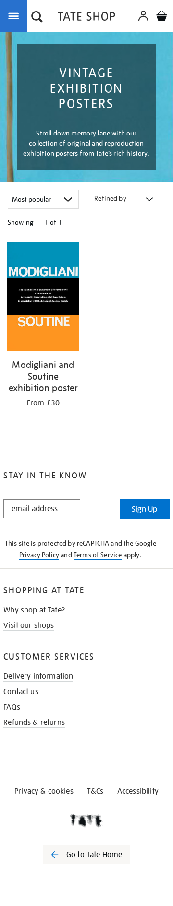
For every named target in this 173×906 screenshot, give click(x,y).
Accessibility (138, 791)
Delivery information (38, 676)
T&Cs (95, 791)
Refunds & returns (34, 722)
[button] (37, 17)
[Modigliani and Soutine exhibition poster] (43, 298)
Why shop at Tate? (34, 610)
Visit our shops (28, 625)
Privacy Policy (39, 555)
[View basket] (161, 17)
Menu (15, 15)
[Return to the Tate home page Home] (86, 18)
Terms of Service (98, 555)
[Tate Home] (86, 821)
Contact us (20, 692)
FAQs (11, 707)
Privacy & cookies (44, 791)
